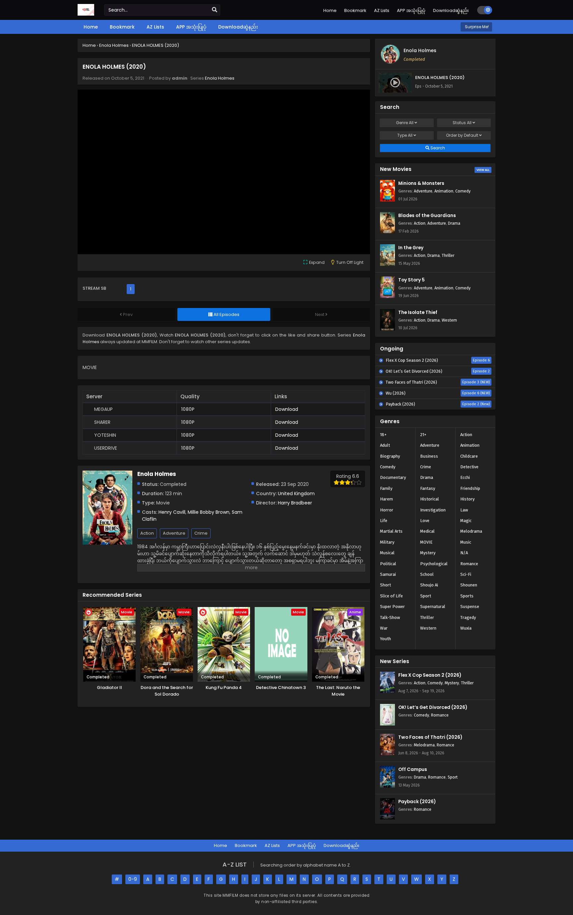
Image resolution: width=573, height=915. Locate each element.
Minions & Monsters (421, 183)
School (427, 574)
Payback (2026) (417, 802)
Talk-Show (390, 617)
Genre (405, 122)
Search (437, 148)
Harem (386, 498)
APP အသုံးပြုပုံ (411, 10)
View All (483, 170)
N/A (464, 552)
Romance (469, 563)
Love (424, 520)
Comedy (463, 191)
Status (462, 122)
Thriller (448, 255)
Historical (429, 498)
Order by (462, 135)
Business (429, 456)
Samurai (388, 574)
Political (388, 563)
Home (330, 10)
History (467, 498)
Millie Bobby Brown (208, 512)
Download (286, 409)
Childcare (469, 456)
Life (383, 520)
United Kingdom (296, 493)
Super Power (392, 606)
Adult (385, 445)
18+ (383, 434)
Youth (385, 638)
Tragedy (468, 617)
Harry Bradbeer (295, 502)
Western (449, 320)
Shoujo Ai (429, 584)
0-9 (132, 879)
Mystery (427, 552)
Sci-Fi (465, 574)
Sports (467, 595)
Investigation (433, 509)
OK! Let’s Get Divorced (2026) (432, 707)
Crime (201, 533)
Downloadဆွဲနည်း (451, 10)
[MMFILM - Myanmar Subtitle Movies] (86, 14)
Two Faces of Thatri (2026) (430, 737)
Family (386, 488)
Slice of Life (391, 595)
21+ (423, 434)
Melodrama (471, 531)
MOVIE (426, 542)
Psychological (434, 563)
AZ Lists (381, 10)
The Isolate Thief (417, 312)
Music (465, 542)
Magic (466, 520)
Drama (454, 223)
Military (387, 542)
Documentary (393, 477)
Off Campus (412, 769)
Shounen (468, 584)
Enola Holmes (219, 78)
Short (385, 584)
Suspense (469, 606)
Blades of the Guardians (427, 215)
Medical (427, 531)
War (384, 628)
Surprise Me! (476, 27)
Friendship (470, 488)
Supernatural (432, 606)
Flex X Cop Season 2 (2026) (429, 675)
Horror (386, 509)
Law (464, 509)
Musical (387, 552)
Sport (425, 595)
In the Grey (410, 248)
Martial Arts (391, 531)
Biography (390, 456)
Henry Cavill (172, 512)
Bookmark (355, 10)
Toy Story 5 (411, 280)
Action (147, 533)
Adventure (174, 533)
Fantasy (427, 488)
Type (405, 135)
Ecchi (465, 477)
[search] (215, 10)
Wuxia (466, 628)
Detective (469, 466)
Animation (443, 191)
